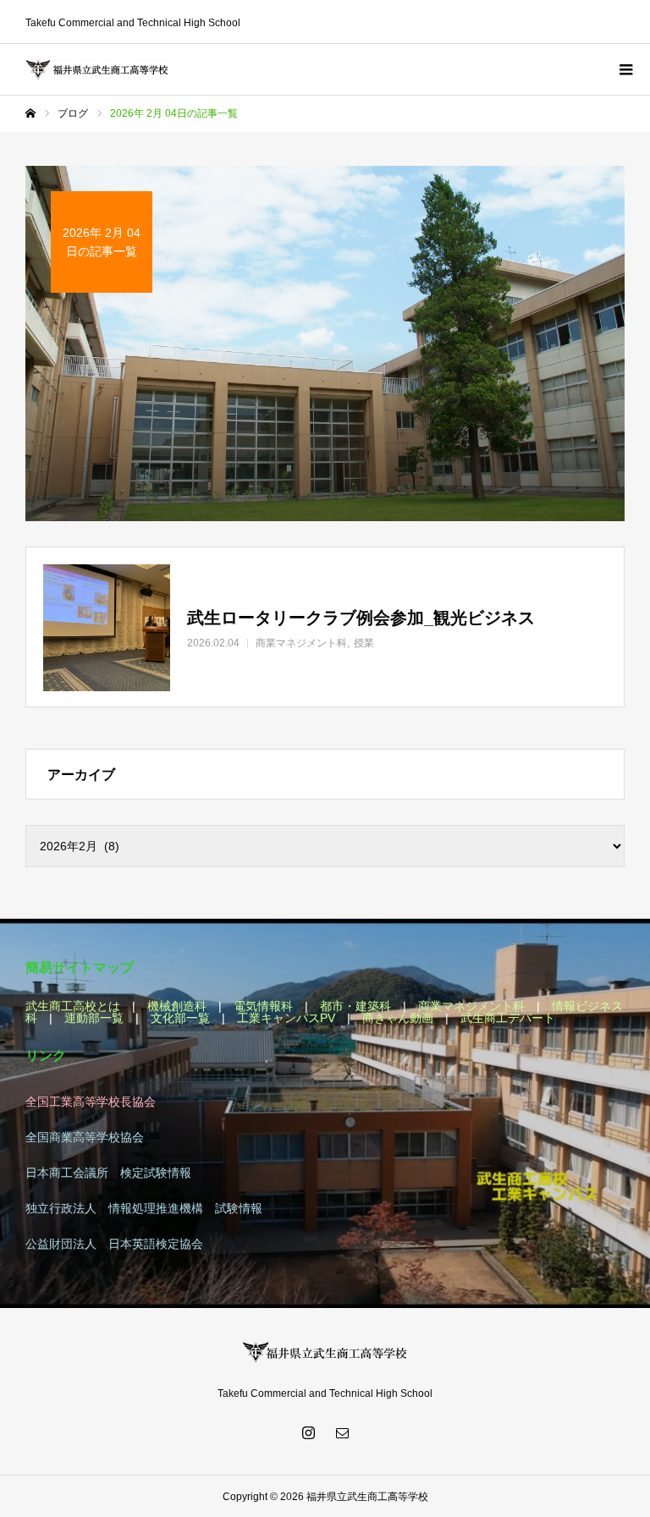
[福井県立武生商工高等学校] (97, 69)
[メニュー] (624, 69)
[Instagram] (308, 1432)
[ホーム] (30, 113)
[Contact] (341, 1432)
